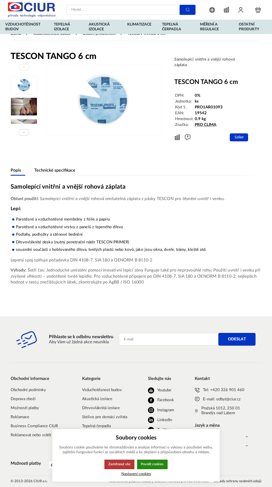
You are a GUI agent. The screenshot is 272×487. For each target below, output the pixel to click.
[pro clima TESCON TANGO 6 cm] (104, 99)
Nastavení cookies (136, 474)
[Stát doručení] (212, 10)
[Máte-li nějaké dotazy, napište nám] (187, 137)
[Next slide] (24, 132)
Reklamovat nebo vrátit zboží (36, 435)
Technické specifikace (54, 170)
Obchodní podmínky (28, 390)
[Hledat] (188, 10)
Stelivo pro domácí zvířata (104, 417)
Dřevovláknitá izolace (101, 408)
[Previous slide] (24, 67)
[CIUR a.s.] (32, 9)
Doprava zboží (23, 399)
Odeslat (237, 339)
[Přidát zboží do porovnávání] (177, 137)
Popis (16, 170)
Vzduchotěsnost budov (102, 390)
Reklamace (20, 417)
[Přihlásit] (241, 10)
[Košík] (258, 10)
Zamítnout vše (119, 464)
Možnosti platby (25, 408)
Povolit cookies (152, 464)
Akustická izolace (97, 399)
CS (197, 437)
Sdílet (239, 137)
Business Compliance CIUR (34, 426)
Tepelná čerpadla (96, 426)
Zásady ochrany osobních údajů (237, 481)
